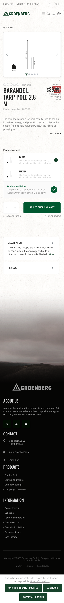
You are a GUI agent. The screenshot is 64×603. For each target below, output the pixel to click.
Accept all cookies (33, 597)
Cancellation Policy (14, 527)
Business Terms (13, 532)
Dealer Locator (12, 508)
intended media (32, 560)
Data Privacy (11, 537)
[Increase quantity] (15, 207)
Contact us (14, 460)
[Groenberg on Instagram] (7, 424)
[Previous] (7, 54)
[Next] (57, 54)
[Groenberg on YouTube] (16, 424)
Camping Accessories (15, 489)
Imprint (18, 566)
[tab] (31, 248)
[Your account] (53, 13)
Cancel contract (12, 522)
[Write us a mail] (26, 424)
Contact (29, 566)
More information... (39, 581)
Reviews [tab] (12, 267)
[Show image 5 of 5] (37, 74)
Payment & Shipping (15, 517)
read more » (55, 133)
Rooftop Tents (11, 475)
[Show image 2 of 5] (29, 74)
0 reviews (26, 84)
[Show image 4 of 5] (34, 74)
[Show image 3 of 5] (32, 74)
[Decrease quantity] (7, 207)
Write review (54, 216)
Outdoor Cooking (13, 484)
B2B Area (9, 513)
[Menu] (43, 13)
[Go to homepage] (16, 13)
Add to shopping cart (42, 207)
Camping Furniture (14, 480)
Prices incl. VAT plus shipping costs (55, 96)
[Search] (48, 13)
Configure (52, 588)
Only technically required (23, 588)
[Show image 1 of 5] (26, 74)
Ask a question (13, 216)
